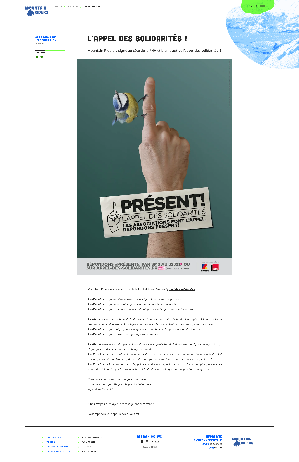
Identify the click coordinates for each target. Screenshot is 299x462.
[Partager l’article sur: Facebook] (36, 56)
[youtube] (156, 441)
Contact (86, 446)
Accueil (58, 6)
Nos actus (73, 6)
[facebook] (142, 441)
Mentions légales (92, 437)
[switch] (257, 7)
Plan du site (88, 442)
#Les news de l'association (46, 39)
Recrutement (89, 451)
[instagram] (147, 441)
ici (137, 414)
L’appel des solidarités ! (92, 6)
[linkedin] (152, 441)
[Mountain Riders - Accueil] (36, 12)
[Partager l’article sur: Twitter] (41, 56)
